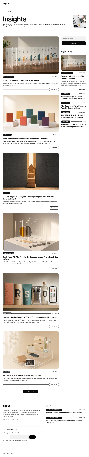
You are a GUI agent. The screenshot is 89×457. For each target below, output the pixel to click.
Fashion (9, 11)
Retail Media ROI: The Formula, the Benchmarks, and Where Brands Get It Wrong (30, 258)
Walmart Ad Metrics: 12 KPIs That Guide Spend (21, 80)
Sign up (32, 437)
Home (4, 11)
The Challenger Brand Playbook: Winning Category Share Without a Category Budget (29, 198)
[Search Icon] (73, 41)
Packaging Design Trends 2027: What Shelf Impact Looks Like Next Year (31, 317)
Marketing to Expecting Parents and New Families (22, 375)
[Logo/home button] (6, 4)
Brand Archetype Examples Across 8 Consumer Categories (25, 138)
